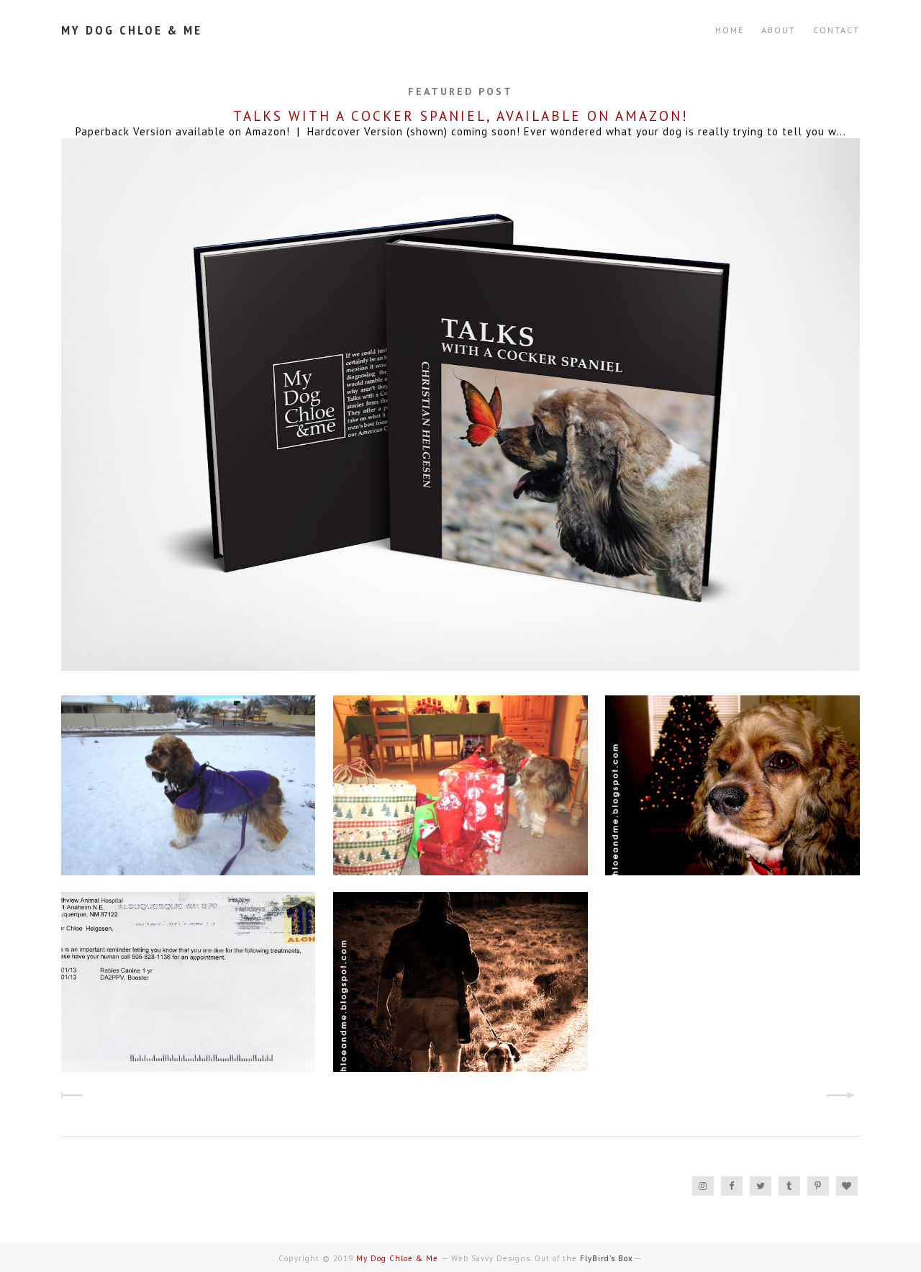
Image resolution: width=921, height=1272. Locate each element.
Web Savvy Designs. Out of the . (543, 1258)
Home (729, 29)
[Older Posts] (847, 1097)
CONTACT (836, 29)
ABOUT (778, 29)
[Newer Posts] (74, 1097)
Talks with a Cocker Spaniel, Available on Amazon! (461, 116)
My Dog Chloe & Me (131, 30)
